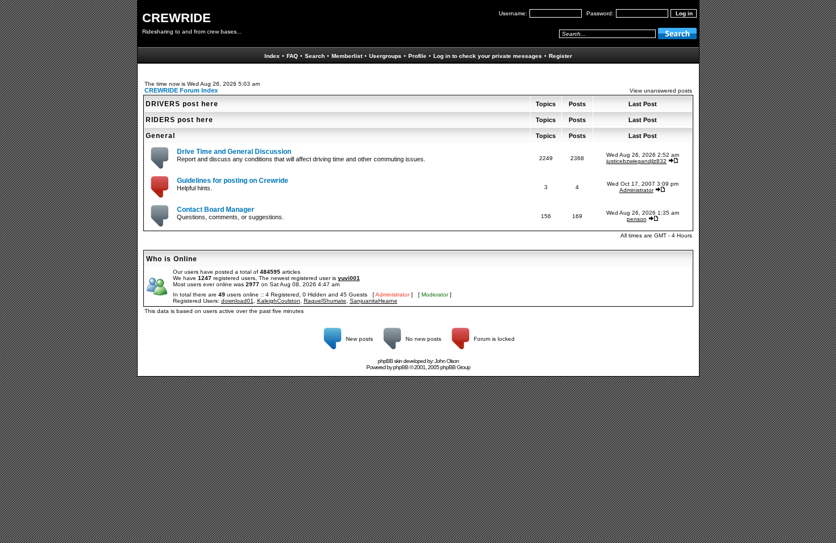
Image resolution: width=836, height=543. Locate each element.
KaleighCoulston (278, 301)
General (160, 136)
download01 (237, 301)
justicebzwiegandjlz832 (636, 161)
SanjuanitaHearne (374, 301)
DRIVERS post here (182, 104)
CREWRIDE (176, 18)
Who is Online (171, 259)
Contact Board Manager (215, 210)
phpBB (400, 367)
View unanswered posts (661, 90)
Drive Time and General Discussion (234, 152)
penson (637, 219)
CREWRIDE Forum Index (181, 90)
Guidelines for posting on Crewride (232, 181)
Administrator (636, 190)
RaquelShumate (325, 301)
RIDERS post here (179, 120)
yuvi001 (349, 278)
